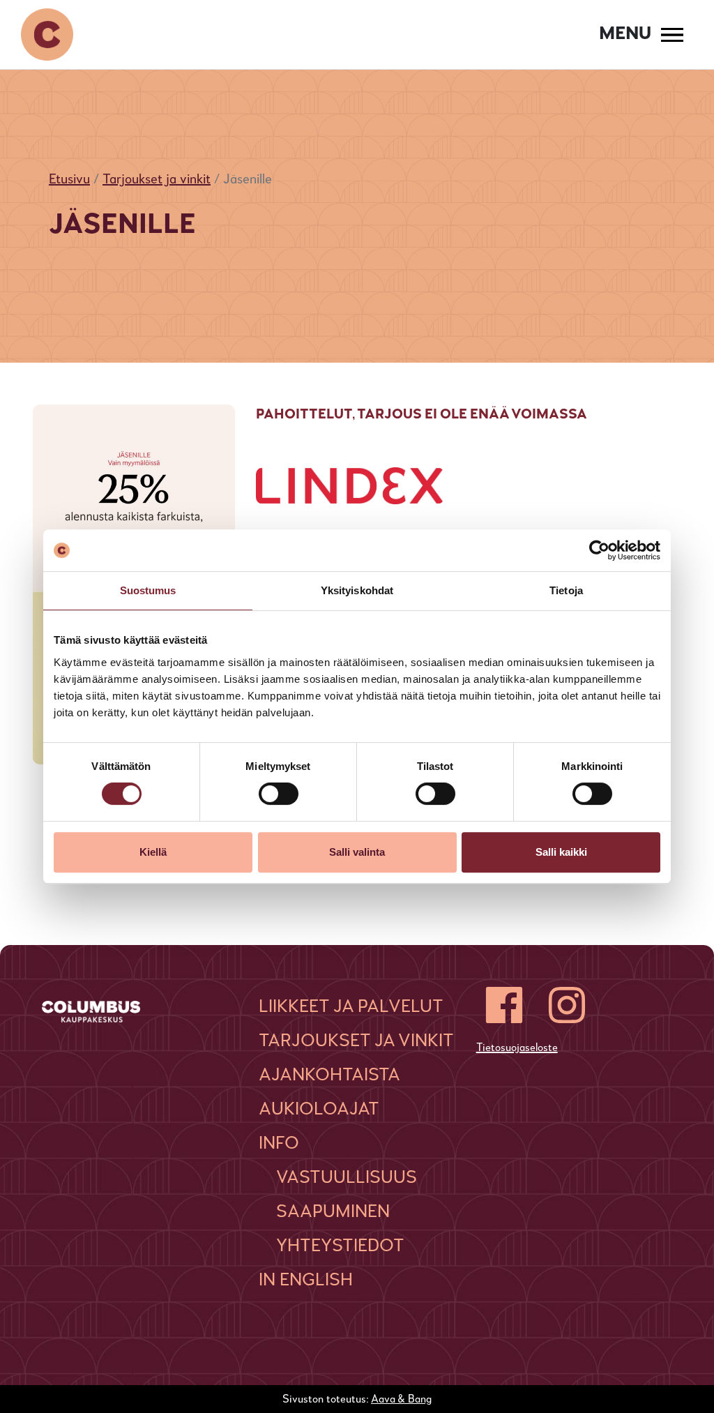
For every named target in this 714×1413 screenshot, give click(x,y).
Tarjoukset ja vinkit (156, 180)
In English (306, 1280)
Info (279, 1144)
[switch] (278, 794)
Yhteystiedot (340, 1246)
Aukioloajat (319, 1110)
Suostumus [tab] (148, 590)
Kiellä (153, 852)
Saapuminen (333, 1212)
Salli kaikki (561, 852)
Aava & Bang (401, 1399)
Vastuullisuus (346, 1178)
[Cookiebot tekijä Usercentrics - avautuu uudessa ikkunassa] (599, 550)
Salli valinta (357, 852)
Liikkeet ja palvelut (351, 1007)
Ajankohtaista (329, 1075)
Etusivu (69, 180)
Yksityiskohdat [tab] (357, 590)
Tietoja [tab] (566, 590)
